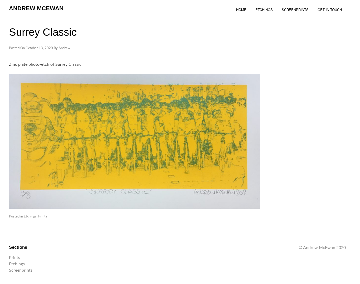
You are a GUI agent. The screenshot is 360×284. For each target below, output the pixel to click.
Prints (42, 216)
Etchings (30, 216)
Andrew (64, 48)
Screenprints (20, 270)
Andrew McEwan (36, 8)
